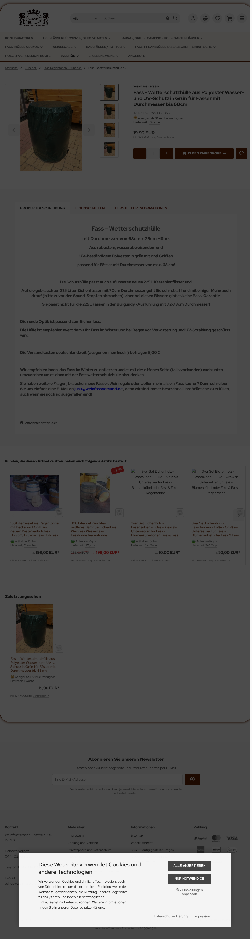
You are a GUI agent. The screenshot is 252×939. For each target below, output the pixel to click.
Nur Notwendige (189, 878)
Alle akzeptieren (189, 866)
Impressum (202, 916)
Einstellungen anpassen (192, 892)
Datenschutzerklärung (171, 916)
